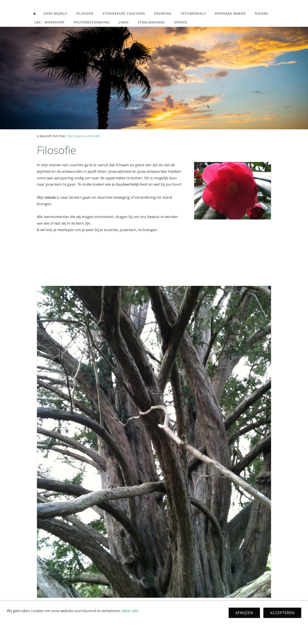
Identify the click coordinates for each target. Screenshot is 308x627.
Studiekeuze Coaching (124, 13)
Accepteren (282, 612)
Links (124, 22)
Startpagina (76, 136)
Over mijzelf (55, 13)
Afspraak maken (230, 13)
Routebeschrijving (92, 22)
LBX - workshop (49, 22)
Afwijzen (244, 612)
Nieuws (261, 13)
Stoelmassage (151, 22)
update (180, 22)
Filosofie (85, 13)
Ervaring (163, 13)
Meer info (130, 610)
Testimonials (193, 13)
